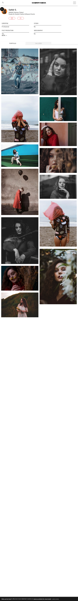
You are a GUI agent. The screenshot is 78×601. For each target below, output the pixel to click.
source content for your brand (42, 599)
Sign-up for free (6, 599)
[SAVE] (20, 18)
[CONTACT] (12, 18)
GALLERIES (38, 43)
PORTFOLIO (12, 43)
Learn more (55, 599)
